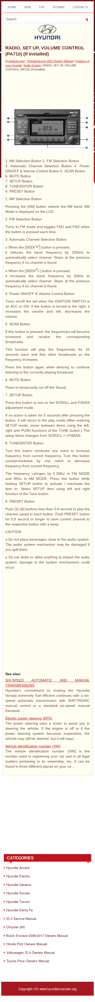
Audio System (32, 65)
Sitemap (59, 7)
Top (42, 7)
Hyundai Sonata (18, 893)
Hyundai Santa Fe (19, 910)
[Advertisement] (47, 89)
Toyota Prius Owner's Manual (27, 960)
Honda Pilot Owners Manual (26, 943)
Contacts (80, 7)
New (27, 7)
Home (12, 7)
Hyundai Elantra (18, 876)
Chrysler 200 (15, 926)
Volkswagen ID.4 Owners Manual (30, 952)
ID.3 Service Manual (21, 918)
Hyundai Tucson (18, 901)
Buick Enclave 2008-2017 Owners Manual (37, 935)
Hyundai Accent (15, 61)
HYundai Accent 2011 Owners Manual (50, 61)
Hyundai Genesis (18, 884)
